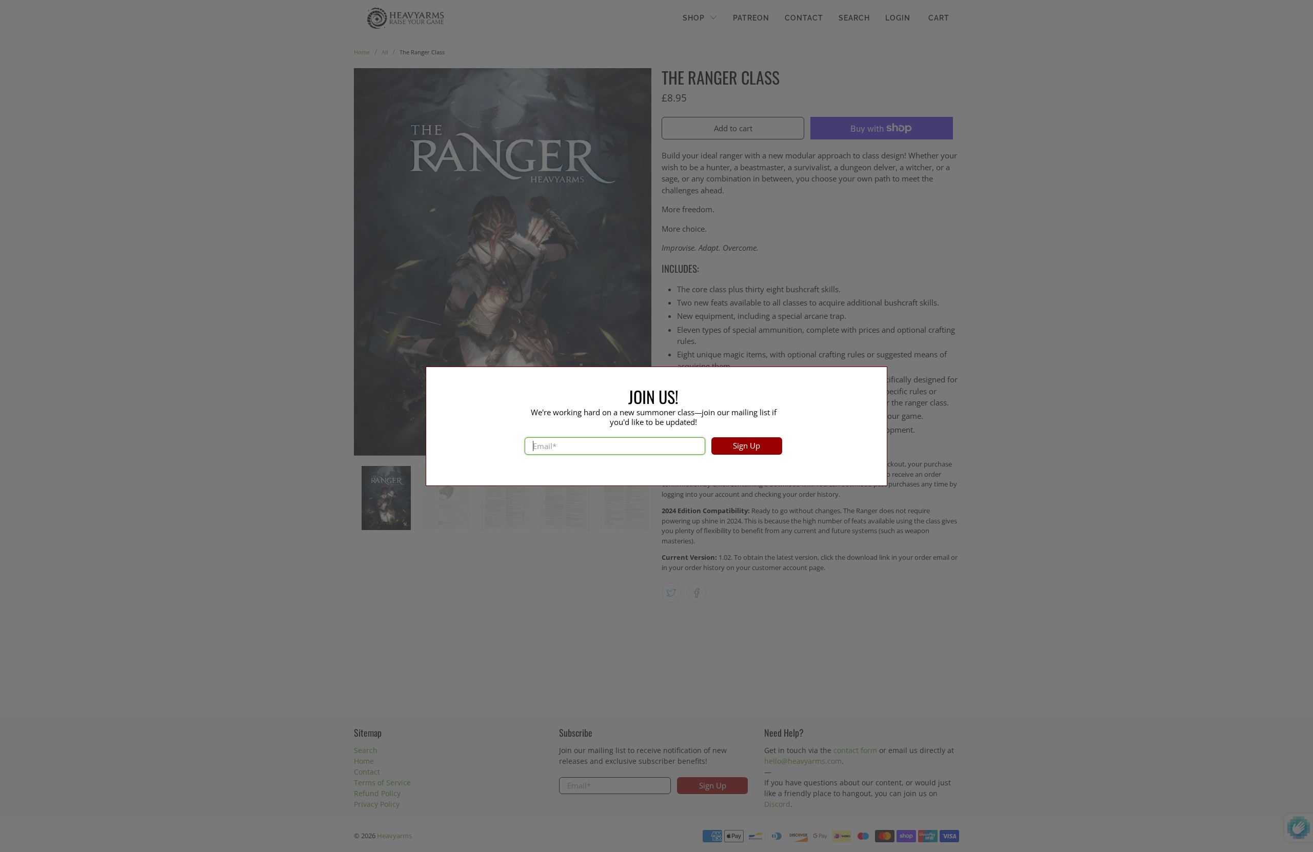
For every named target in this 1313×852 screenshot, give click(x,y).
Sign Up (746, 445)
